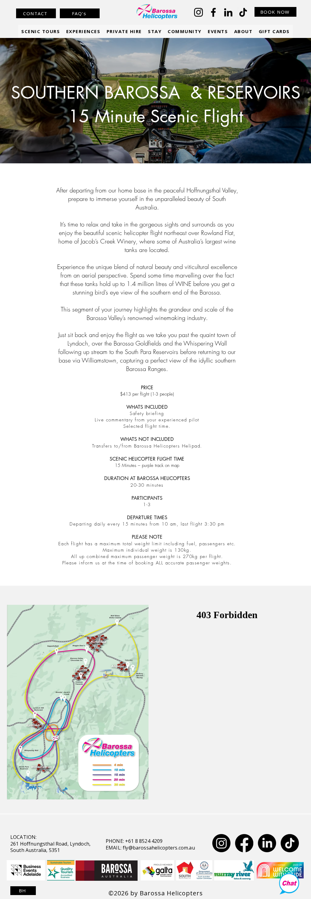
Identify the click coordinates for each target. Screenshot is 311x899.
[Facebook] (213, 12)
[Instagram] (198, 12)
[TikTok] (243, 12)
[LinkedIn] (228, 12)
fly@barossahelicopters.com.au (159, 847)
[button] (83, 31)
